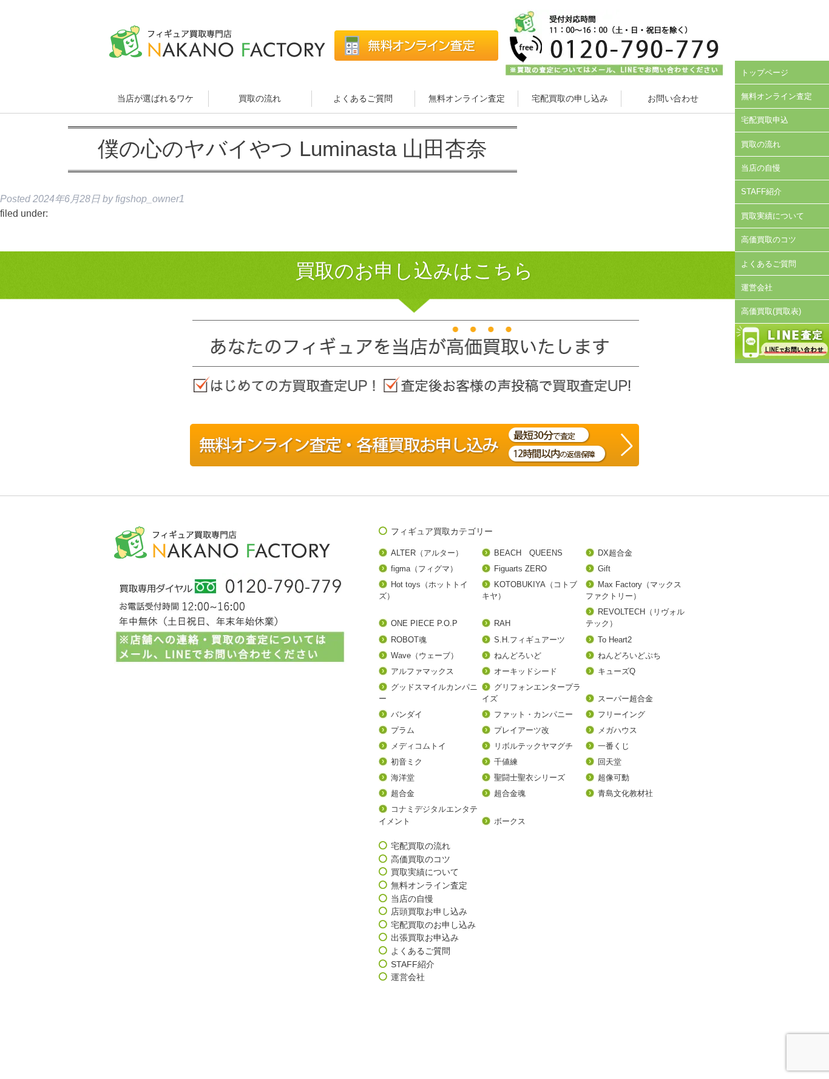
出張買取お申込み (425, 937)
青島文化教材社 (625, 793)
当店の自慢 (760, 167)
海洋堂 (402, 777)
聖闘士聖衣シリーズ (529, 777)
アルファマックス (422, 671)
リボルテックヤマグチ (533, 746)
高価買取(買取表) (771, 311)
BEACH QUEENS (528, 552)
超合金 (402, 793)
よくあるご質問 (363, 98)
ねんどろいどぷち (629, 655)
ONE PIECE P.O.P (424, 623)
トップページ (764, 72)
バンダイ (406, 714)
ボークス (510, 821)
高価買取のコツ (768, 239)
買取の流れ (260, 98)
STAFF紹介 (761, 191)
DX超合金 (615, 552)
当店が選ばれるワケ (156, 98)
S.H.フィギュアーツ (529, 639)
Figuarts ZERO (520, 568)
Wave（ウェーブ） (424, 655)
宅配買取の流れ (420, 846)
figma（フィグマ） (424, 568)
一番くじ (613, 746)
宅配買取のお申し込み (433, 925)
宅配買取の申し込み (570, 98)
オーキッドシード (525, 671)
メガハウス (617, 730)
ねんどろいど (517, 655)
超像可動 (613, 777)
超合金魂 (510, 793)
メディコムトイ (418, 746)
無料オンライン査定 (466, 98)
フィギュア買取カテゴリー (442, 531)
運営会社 (757, 287)
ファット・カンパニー (533, 714)
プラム (402, 730)
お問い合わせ (673, 98)
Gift (604, 568)
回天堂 (609, 761)
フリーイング (621, 714)
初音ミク (406, 761)
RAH (502, 623)
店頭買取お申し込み (429, 911)
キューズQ (616, 671)
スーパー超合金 (625, 698)
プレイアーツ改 (521, 730)
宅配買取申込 (764, 119)
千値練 (506, 761)
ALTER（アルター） (427, 552)
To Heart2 (615, 639)
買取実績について (772, 215)
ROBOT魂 (409, 639)
